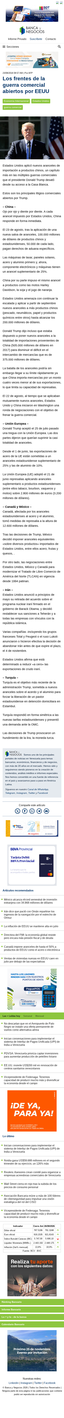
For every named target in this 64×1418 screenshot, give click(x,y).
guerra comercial (12, 107)
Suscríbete (36, 39)
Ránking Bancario (12, 1302)
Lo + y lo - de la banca (14, 1317)
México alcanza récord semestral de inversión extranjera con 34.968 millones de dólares (30, 901)
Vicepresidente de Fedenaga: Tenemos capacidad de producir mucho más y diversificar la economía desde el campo (31, 1080)
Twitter (31, 793)
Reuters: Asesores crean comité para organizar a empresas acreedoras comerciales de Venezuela (32, 1174)
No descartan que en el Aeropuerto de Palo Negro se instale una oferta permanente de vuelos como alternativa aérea (29, 1026)
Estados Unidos (41, 101)
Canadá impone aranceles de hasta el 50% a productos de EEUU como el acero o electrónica (32, 948)
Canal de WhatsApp (38, 789)
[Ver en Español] (61, 2)
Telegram (10, 793)
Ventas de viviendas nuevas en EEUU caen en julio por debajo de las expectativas (31, 960)
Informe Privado (17, 39)
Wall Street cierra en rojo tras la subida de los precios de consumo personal (30, 1185)
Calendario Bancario (13, 1324)
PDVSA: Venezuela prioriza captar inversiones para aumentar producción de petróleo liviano (31, 1055)
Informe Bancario (11, 1309)
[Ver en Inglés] (57, 2)
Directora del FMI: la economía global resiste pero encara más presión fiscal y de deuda (30, 936)
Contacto (50, 39)
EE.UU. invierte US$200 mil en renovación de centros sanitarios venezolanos (30, 1067)
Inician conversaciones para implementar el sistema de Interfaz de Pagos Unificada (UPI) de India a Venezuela (32, 1041)
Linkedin (14, 1383)
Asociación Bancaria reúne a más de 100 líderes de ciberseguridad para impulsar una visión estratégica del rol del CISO (32, 1198)
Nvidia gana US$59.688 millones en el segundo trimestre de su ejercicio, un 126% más (32, 1162)
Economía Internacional (16, 101)
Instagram (21, 793)
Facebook (43, 793)
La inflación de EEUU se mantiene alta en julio (31, 926)
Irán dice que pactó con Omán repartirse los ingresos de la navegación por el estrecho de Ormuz (30, 914)
